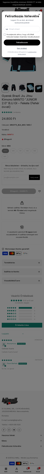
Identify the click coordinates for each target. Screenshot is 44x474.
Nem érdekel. (22, 48)
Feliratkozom (22, 42)
